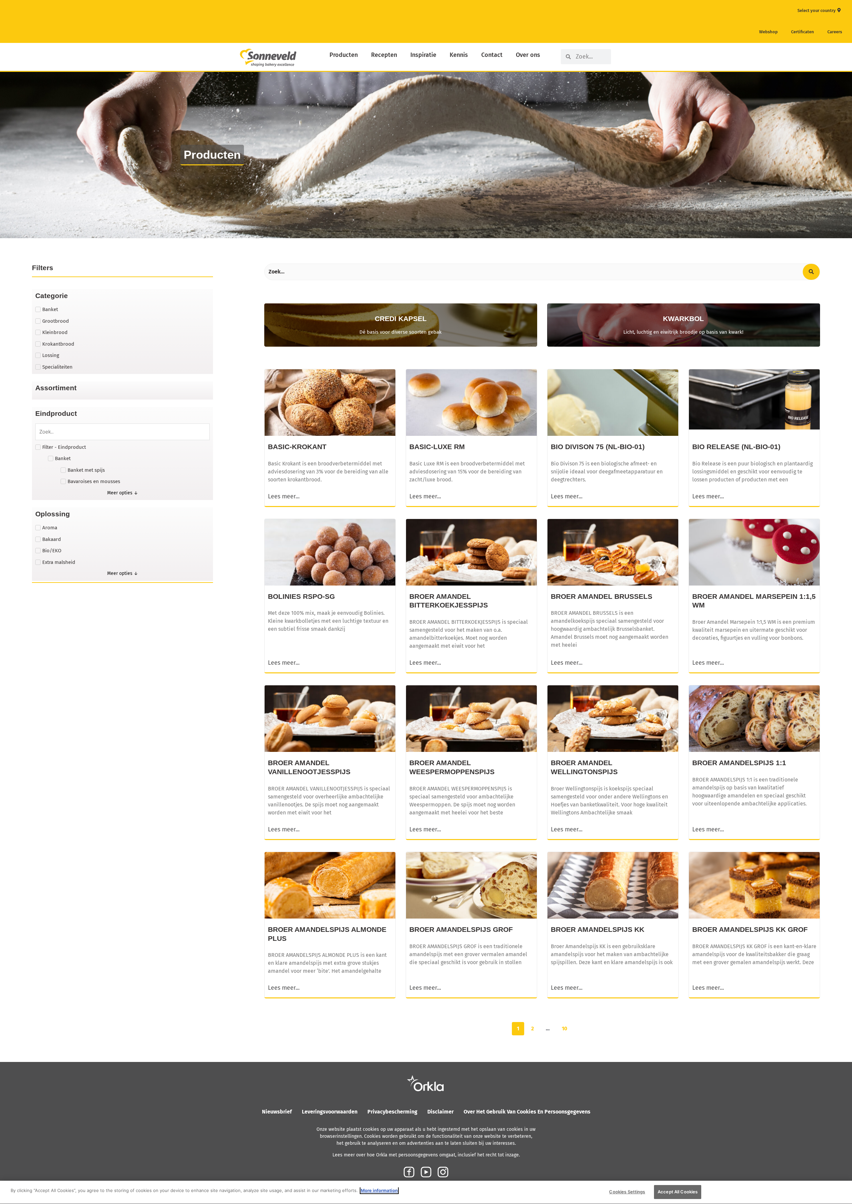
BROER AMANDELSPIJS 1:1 (739, 763)
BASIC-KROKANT (297, 446)
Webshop (768, 31)
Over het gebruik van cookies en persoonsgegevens (527, 1112)
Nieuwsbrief (277, 1112)
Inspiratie (423, 55)
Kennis (459, 55)
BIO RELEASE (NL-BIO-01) (736, 446)
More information (379, 1190)
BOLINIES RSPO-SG (301, 596)
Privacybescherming (392, 1112)
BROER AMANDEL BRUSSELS (601, 596)
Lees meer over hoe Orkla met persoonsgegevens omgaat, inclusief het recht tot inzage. (426, 1155)
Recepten (384, 55)
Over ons (528, 55)
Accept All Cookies (678, 1191)
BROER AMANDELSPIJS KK (597, 929)
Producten (343, 55)
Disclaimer (440, 1112)
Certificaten (802, 31)
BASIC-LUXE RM (437, 446)
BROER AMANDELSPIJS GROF (461, 929)
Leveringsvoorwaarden (329, 1112)
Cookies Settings (627, 1191)
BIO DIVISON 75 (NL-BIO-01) (598, 446)
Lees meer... (284, 496)
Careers (834, 31)
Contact (492, 55)
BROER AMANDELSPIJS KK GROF (750, 929)
